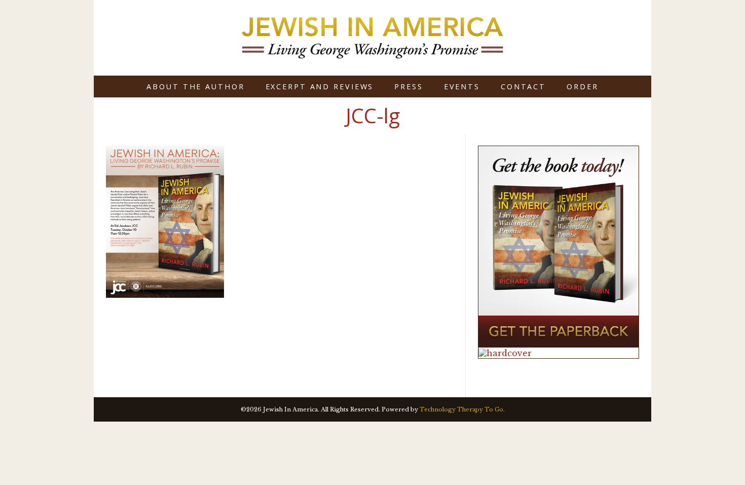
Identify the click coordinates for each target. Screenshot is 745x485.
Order (582, 86)
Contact (523, 86)
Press (408, 86)
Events (462, 86)
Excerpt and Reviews (320, 86)
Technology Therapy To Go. (462, 409)
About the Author (195, 86)
